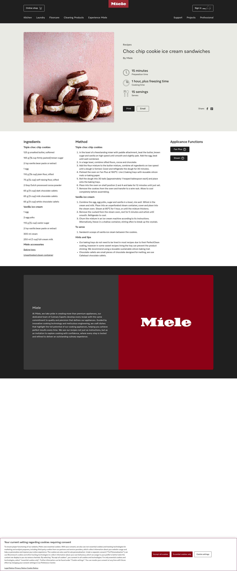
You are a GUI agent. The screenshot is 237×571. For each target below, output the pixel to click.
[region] (118, 554)
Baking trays (30, 250)
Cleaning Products (74, 17)
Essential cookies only (182, 554)
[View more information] (184, 149)
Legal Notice (9, 568)
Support (178, 17)
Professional (206, 17)
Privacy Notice (21, 568)
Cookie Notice (32, 568)
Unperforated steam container (38, 255)
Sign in (198, 8)
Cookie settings (203, 554)
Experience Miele (97, 17)
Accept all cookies (160, 554)
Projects (191, 17)
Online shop (32, 8)
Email (143, 109)
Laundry (40, 17)
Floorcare (54, 17)
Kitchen (28, 17)
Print (128, 109)
